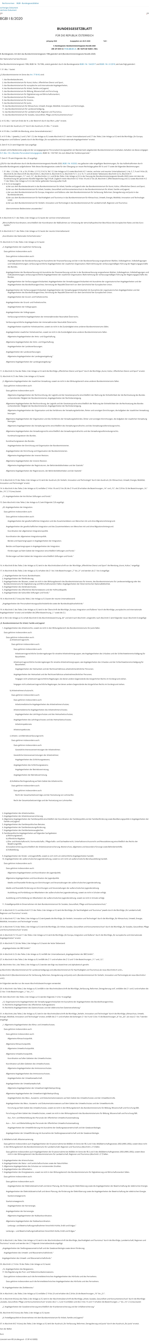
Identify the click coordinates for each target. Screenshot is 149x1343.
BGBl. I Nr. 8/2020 (70, 163)
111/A (66, 49)
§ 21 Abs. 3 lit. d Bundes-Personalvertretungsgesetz (21, 153)
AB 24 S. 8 (73, 49)
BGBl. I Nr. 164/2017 (88, 64)
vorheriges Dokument (9, 8)
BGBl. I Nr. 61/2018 (107, 64)
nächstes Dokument (8, 10)
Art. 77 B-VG (35, 74)
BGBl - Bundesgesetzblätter (28, 3)
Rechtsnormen (8, 3)
